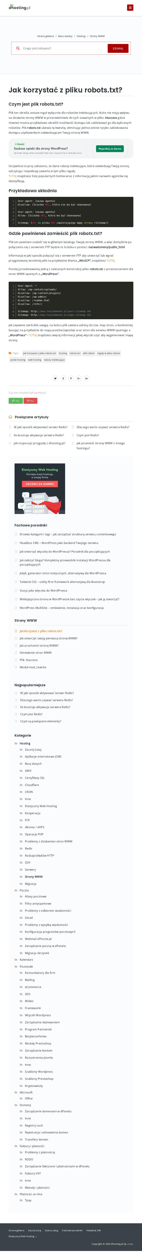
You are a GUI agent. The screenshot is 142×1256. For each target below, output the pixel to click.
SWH (28, 771)
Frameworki (33, 1008)
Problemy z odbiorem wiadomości (48, 911)
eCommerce (33, 987)
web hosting (34, 359)
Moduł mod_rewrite (33, 667)
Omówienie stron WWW (36, 653)
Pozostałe (26, 966)
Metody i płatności (37, 1188)
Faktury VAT (33, 1173)
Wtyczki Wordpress (38, 1015)
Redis (28, 848)
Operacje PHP (34, 834)
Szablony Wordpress (39, 1072)
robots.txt (75, 353)
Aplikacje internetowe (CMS (43, 756)
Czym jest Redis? (88, 435)
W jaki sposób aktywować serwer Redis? (40, 427)
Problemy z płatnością (40, 1152)
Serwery (30, 869)
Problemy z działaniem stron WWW (48, 841)
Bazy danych (33, 764)
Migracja (30, 884)
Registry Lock (34, 1125)
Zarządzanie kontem (38, 1050)
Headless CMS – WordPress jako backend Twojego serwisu (59, 543)
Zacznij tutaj (33, 750)
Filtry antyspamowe (38, 903)
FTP (27, 820)
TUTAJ (13, 176)
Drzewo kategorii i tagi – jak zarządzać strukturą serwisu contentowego (68, 534)
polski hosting (17, 359)
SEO (27, 994)
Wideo (29, 1001)
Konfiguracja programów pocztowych (50, 932)
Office (29, 1098)
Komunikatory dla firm (40, 973)
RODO (29, 1159)
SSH (27, 862)
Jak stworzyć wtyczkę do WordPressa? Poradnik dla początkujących (65, 551)
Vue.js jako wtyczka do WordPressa (43, 590)
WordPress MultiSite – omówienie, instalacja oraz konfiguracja (62, 608)
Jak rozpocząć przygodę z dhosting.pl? (39, 443)
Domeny (25, 1105)
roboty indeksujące (54, 359)
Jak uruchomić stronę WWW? (39, 645)
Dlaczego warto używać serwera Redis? (103, 427)
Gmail (29, 918)
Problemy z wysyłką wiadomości (46, 925)
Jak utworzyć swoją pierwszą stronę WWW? (49, 638)
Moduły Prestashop (38, 1043)
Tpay (28, 1200)
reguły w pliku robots (108, 353)
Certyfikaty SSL (35, 778)
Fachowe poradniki (72, 1230)
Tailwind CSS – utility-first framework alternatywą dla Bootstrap (62, 582)
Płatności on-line (31, 1194)
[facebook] (63, 378)
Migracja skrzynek (37, 953)
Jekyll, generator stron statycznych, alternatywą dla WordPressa (63, 573)
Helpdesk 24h (93, 1230)
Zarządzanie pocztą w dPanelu (45, 946)
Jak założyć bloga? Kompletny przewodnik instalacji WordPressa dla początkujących (65, 562)
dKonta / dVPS (34, 827)
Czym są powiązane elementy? (40, 721)
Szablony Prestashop (39, 1079)
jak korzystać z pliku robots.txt (39, 353)
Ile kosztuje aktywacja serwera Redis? (39, 435)
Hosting (81, 36)
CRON (29, 792)
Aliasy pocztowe (36, 896)
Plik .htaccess (29, 660)
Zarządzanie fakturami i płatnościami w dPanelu (57, 1166)
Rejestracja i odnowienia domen (46, 1132)
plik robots (89, 353)
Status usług (51, 1230)
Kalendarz (26, 960)
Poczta (24, 890)
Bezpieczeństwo (36, 1036)
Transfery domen (36, 1139)
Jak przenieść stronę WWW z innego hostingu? (101, 445)
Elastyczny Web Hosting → (23, 1236)
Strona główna (45, 36)
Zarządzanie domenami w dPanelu (48, 1111)
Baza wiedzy (65, 36)
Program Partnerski (38, 1029)
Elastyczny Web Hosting (41, 806)
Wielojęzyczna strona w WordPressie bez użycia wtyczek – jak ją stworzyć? (69, 599)
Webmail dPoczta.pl (38, 939)
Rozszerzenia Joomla (39, 1058)
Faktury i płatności (32, 1146)
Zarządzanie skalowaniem (42, 1022)
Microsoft (26, 1092)
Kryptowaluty (34, 1086)
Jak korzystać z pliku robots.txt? (41, 631)
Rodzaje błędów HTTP (39, 855)
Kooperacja (32, 813)
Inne (28, 799)
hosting (63, 353)
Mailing (30, 980)
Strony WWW (97, 36)
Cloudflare (32, 785)
